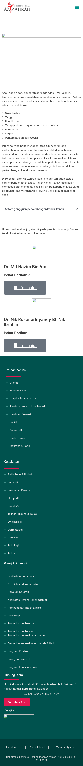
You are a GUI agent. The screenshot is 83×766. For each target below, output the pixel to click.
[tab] (41, 209)
